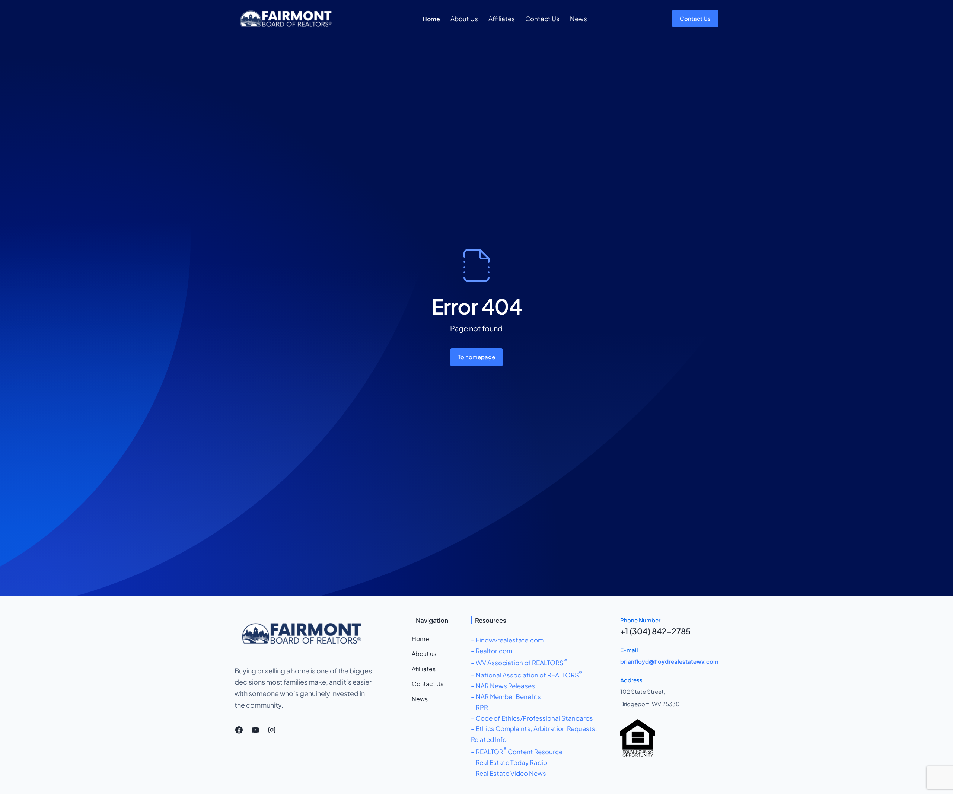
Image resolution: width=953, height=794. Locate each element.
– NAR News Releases (503, 686)
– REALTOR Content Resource (516, 751)
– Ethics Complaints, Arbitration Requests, (534, 728)
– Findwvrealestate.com (507, 640)
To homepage (476, 356)
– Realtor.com (491, 651)
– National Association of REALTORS (526, 675)
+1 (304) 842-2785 (655, 631)
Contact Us (695, 18)
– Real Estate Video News (508, 773)
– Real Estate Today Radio (509, 762)
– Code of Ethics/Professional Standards (532, 718)
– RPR (479, 707)
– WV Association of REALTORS (519, 663)
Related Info (489, 739)
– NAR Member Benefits (506, 696)
